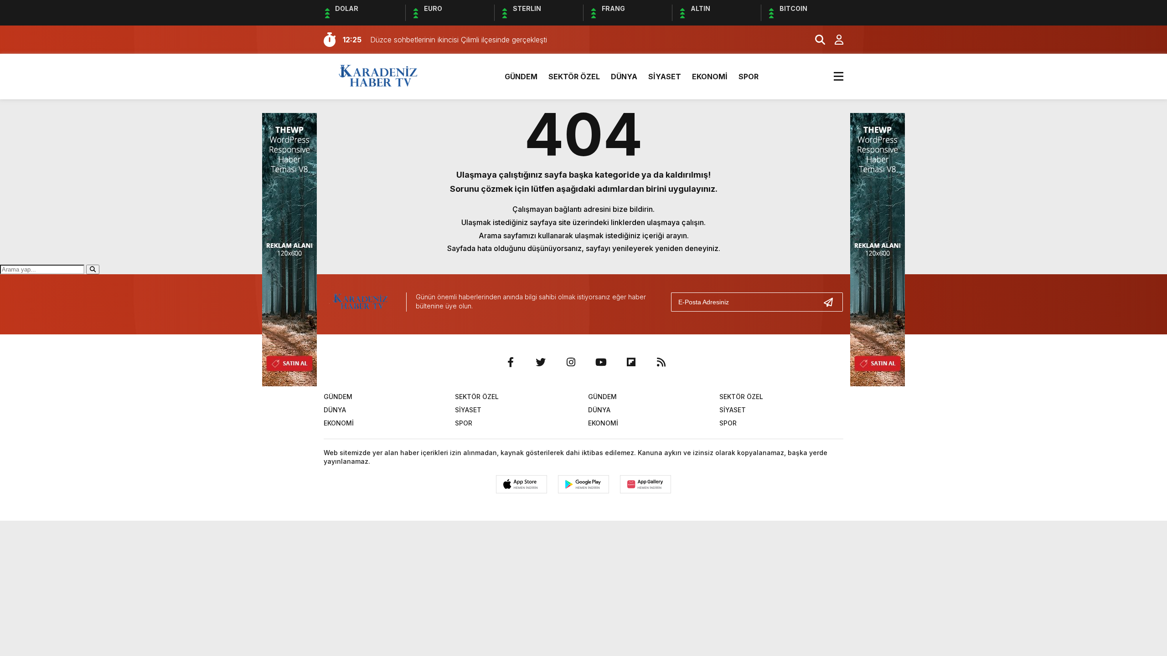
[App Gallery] (645, 484)
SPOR (748, 76)
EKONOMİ (710, 76)
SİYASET (664, 76)
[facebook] (510, 362)
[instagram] (570, 362)
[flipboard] (630, 362)
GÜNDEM (521, 76)
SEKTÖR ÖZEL (574, 76)
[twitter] (540, 362)
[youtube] (600, 362)
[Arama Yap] (816, 39)
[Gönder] (832, 302)
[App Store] (521, 484)
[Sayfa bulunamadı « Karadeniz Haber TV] (378, 75)
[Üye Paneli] (834, 39)
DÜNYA (624, 76)
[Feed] (661, 362)
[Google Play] (583, 484)
